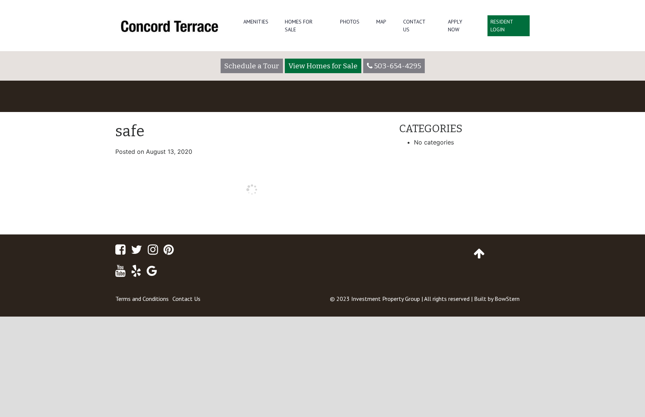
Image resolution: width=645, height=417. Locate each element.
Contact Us (414, 25)
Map (381, 21)
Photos (349, 21)
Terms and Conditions (142, 298)
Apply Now (455, 25)
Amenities (255, 21)
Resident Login (501, 25)
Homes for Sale (298, 25)
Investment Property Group (385, 298)
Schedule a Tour (251, 66)
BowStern (507, 298)
